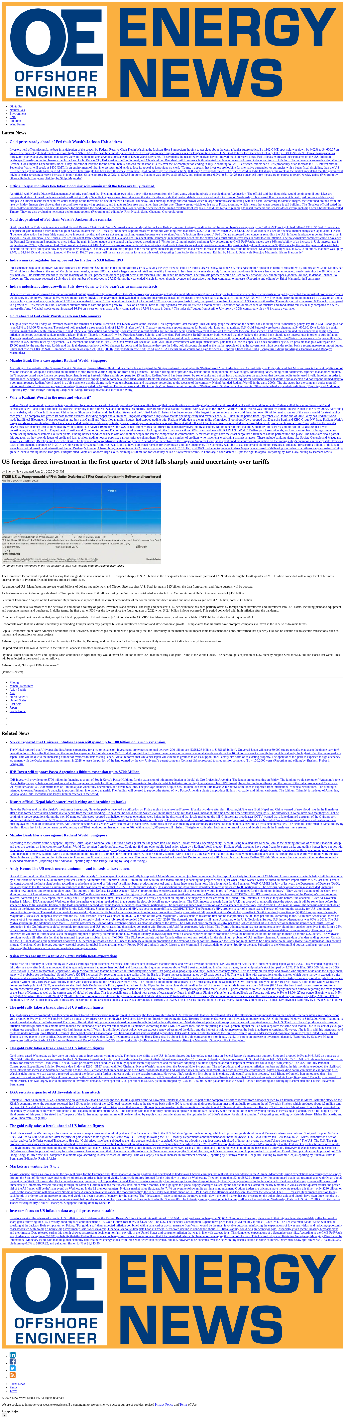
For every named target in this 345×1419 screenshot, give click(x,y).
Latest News (17, 1383)
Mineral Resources (21, 686)
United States (18, 700)
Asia (12, 693)
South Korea (18, 711)
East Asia (15, 704)
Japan (13, 707)
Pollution (15, 120)
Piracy (14, 1387)
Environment (18, 113)
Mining (14, 682)
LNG (13, 117)
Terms (13, 1391)
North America (19, 696)
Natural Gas (17, 110)
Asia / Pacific (18, 689)
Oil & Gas (16, 106)
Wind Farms (17, 124)
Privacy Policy (164, 1404)
